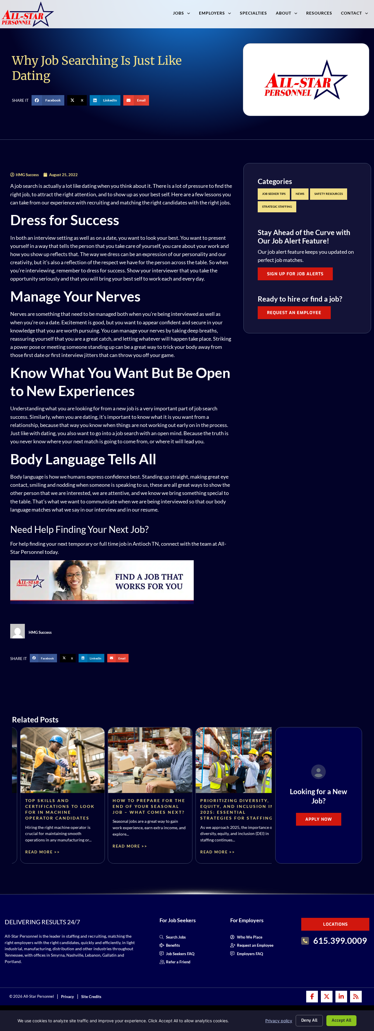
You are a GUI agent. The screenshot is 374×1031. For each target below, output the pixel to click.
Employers (212, 12)
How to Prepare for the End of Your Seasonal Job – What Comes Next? (141, 806)
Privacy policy (278, 1020)
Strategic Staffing (277, 206)
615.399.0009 (340, 941)
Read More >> (34, 852)
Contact (351, 12)
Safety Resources (328, 193)
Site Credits (91, 996)
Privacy (67, 996)
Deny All (309, 1020)
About (283, 12)
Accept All (341, 1020)
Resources (319, 12)
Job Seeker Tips (273, 193)
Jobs (178, 12)
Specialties (253, 12)
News (300, 193)
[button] (48, 100)
